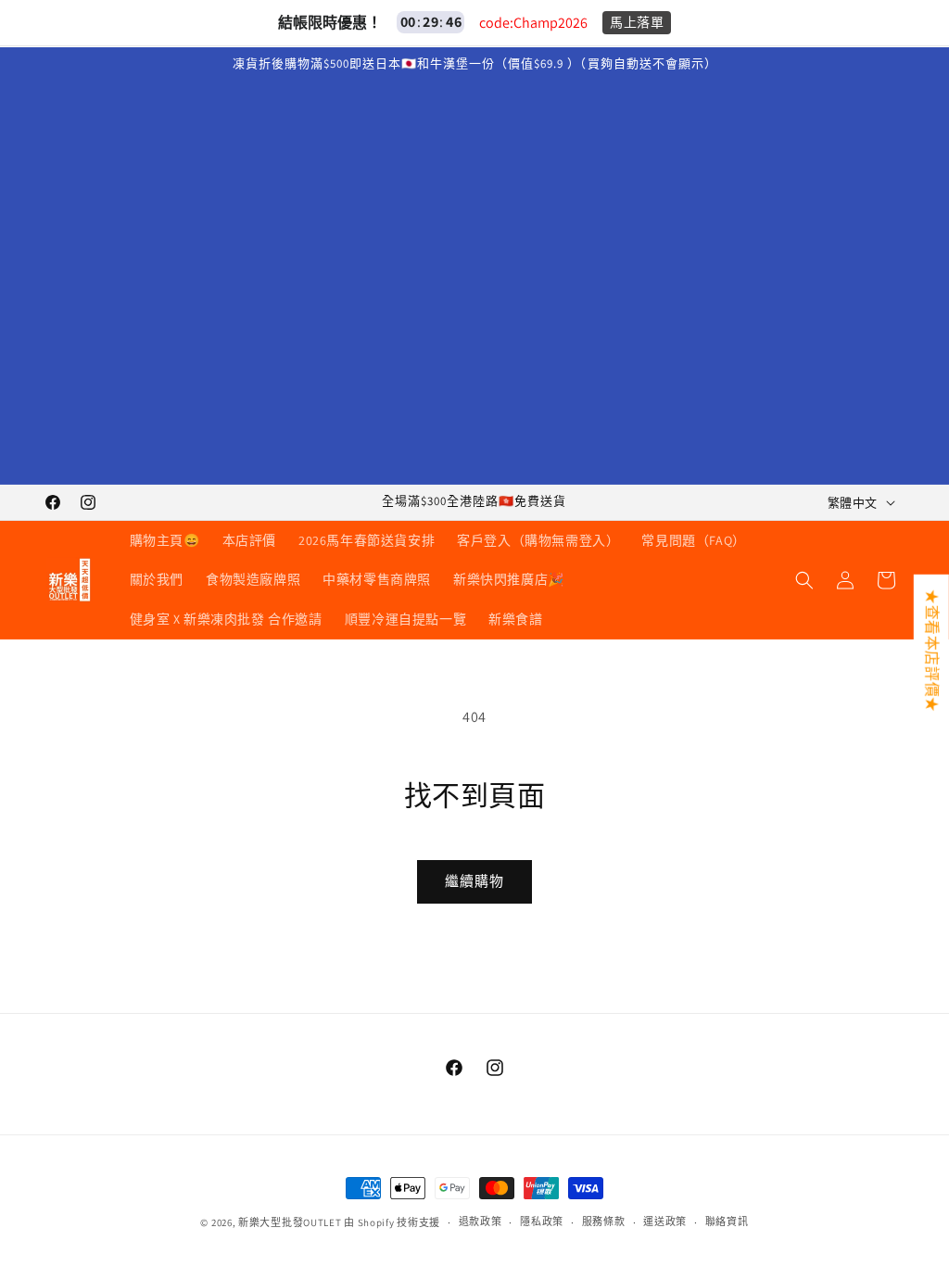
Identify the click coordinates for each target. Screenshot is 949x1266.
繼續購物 (474, 881)
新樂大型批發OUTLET (289, 1222)
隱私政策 (541, 1221)
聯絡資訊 (727, 1221)
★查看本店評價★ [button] (932, 651)
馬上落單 (637, 22)
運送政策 (665, 1221)
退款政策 (480, 1221)
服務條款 (604, 1221)
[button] (804, 580)
